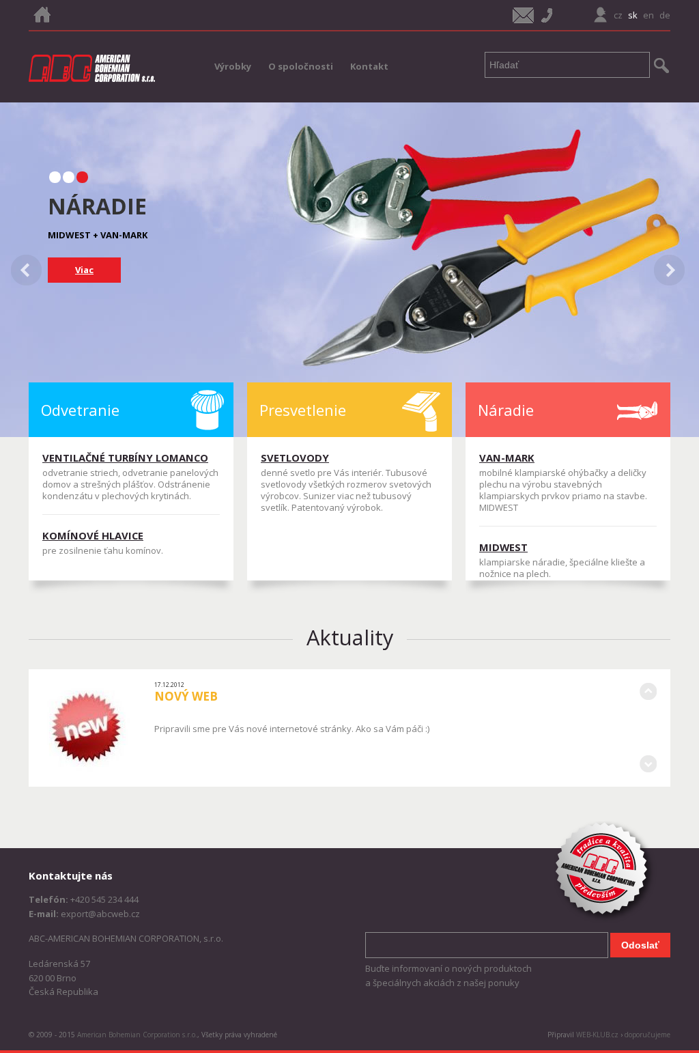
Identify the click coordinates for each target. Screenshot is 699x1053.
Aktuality (349, 637)
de (664, 15)
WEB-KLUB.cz (597, 1034)
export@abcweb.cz (100, 914)
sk (633, 15)
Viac (84, 270)
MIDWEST (503, 547)
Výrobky (232, 66)
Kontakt (369, 66)
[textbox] (567, 65)
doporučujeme (647, 1034)
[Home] (42, 15)
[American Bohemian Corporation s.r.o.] (92, 68)
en (648, 15)
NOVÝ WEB (186, 696)
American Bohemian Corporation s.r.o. (137, 1034)
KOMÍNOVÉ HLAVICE (92, 535)
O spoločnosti (300, 66)
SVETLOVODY (295, 457)
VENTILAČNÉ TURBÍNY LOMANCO (125, 457)
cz (618, 15)
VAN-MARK (506, 457)
